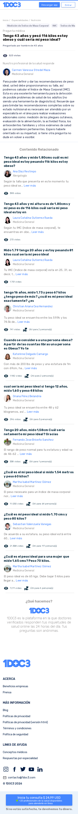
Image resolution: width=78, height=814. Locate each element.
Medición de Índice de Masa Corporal (28, 25)
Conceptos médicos (15, 752)
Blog (5, 710)
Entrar (68, 5)
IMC (54, 25)
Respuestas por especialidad (20, 758)
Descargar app (49, 5)
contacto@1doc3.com (19, 778)
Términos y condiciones (17, 728)
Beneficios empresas (15, 686)
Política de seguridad (15, 734)
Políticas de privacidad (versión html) (25, 722)
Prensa (7, 692)
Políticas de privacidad (16, 716)
